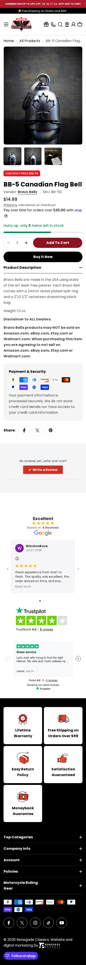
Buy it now (43, 256)
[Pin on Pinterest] (50, 430)
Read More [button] (23, 587)
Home (9, 40)
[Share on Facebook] (24, 430)
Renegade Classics (33, 939)
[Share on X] (37, 430)
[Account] (73, 24)
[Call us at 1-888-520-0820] (53, 24)
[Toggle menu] (6, 24)
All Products (29, 40)
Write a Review (47, 470)
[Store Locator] (67, 24)
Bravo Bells (27, 191)
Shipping (10, 205)
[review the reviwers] (17, 559)
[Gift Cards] (46, 24)
